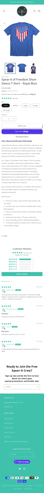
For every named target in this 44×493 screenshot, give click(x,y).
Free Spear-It (9, 485)
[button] (4, 11)
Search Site (7, 437)
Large (25, 105)
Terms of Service (9, 432)
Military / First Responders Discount (16, 441)
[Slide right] (41, 69)
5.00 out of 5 (27, 253)
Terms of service (18, 488)
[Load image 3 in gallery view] (33, 68)
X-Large (35, 105)
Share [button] (5, 236)
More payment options (22, 136)
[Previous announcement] (4, 2)
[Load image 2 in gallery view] (22, 68)
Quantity (4, 114)
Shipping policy (28, 488)
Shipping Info (8, 418)
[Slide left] (2, 69)
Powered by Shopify (18, 485)
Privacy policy (38, 485)
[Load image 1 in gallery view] (10, 68)
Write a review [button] (22, 274)
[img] (6, 287)
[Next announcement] (40, 2)
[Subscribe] (37, 386)
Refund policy (29, 485)
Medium (17, 105)
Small (6, 105)
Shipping (4, 90)
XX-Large (7, 110)
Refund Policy (8, 423)
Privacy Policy (8, 428)
